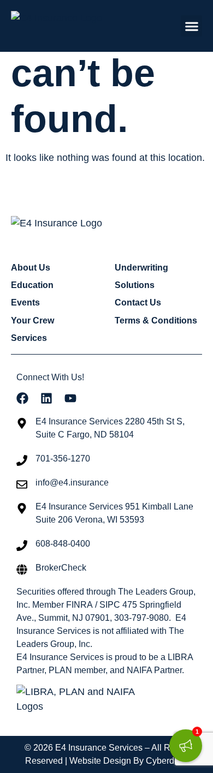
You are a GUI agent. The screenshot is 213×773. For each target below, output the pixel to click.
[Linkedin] (46, 398)
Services (29, 338)
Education (32, 285)
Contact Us (138, 302)
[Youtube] (70, 398)
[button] (191, 26)
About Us (30, 267)
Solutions (135, 285)
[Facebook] (22, 398)
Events (25, 302)
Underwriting (141, 267)
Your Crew (32, 320)
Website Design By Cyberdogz (128, 760)
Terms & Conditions (156, 320)
